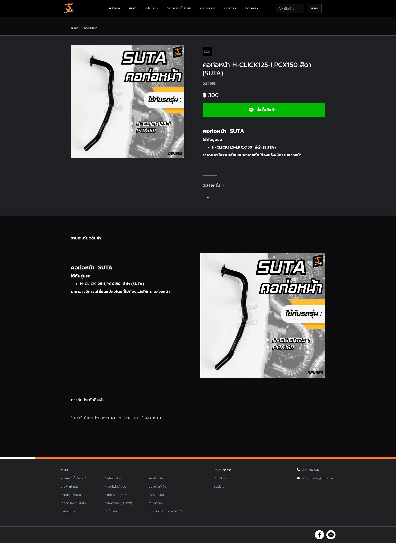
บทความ (230, 8)
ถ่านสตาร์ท (155, 503)
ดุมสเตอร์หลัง (157, 487)
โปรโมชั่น (152, 8)
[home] (68, 8)
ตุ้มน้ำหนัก (110, 511)
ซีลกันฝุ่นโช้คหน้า (70, 495)
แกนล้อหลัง (155, 478)
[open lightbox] (127, 101)
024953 (209, 83)
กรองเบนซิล (156, 495)
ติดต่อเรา (251, 8)
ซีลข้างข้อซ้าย (112, 478)
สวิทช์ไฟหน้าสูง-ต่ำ (116, 495)
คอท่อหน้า (90, 28)
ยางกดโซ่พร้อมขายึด (73, 503)
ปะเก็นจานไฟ (67, 511)
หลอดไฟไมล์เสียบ (115, 487)
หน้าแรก (114, 8)
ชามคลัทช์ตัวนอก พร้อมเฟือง (166, 511)
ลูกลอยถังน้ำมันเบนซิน (74, 478)
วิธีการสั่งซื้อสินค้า (179, 8)
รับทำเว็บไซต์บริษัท (232, 535)
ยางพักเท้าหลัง (69, 487)
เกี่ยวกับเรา (207, 8)
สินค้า (133, 8)
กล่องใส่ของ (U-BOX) (118, 503)
